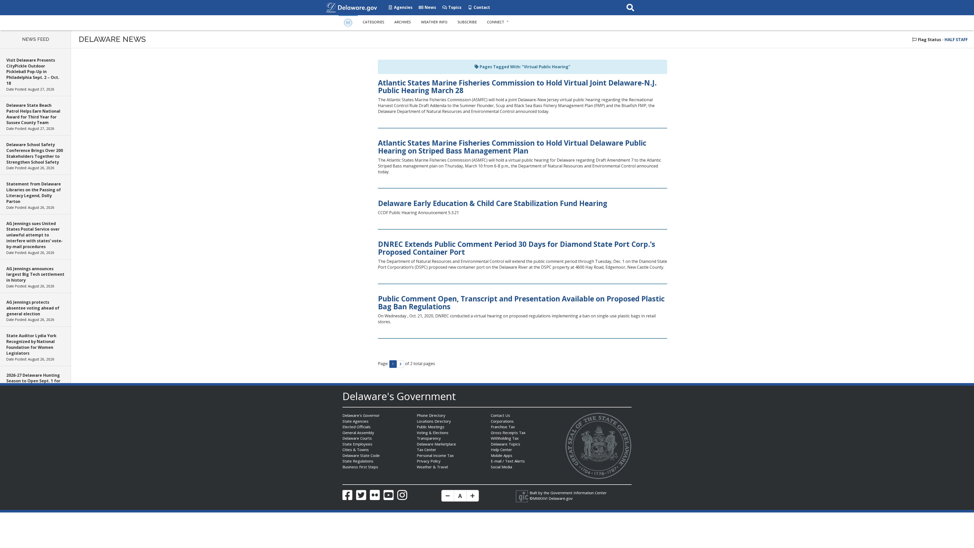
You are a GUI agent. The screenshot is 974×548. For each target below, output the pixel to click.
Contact (481, 7)
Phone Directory (431, 415)
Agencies (402, 7)
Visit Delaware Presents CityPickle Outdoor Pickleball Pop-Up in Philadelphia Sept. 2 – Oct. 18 (32, 71)
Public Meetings (430, 426)
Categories (373, 22)
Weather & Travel (432, 466)
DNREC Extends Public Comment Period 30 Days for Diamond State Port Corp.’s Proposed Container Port (516, 248)
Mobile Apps (501, 455)
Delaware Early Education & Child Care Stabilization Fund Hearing (492, 203)
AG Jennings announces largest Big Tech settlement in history (35, 274)
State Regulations (357, 461)
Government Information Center (578, 492)
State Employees (357, 444)
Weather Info (434, 22)
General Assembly (358, 432)
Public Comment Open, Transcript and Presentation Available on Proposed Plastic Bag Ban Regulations (521, 302)
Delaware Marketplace (436, 444)
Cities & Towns (355, 449)
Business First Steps (360, 466)
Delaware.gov (561, 498)
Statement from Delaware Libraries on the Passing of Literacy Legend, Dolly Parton (33, 192)
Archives (402, 22)
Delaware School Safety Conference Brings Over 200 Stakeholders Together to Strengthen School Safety (34, 153)
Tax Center (426, 449)
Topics (454, 7)
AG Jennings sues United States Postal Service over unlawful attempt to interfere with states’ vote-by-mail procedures (34, 235)
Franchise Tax (503, 426)
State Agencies (355, 421)
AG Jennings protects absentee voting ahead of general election (32, 308)
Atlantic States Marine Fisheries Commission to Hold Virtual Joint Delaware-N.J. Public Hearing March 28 (517, 86)
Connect (495, 22)
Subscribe (467, 22)
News (430, 7)
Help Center (501, 449)
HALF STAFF (956, 39)
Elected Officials (356, 426)
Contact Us (500, 415)
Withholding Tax (505, 438)
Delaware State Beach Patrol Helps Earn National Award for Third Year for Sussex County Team (33, 114)
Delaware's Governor (361, 415)
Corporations (502, 421)
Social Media (501, 466)
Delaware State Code (361, 455)
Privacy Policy (429, 461)
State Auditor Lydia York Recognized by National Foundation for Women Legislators (31, 344)
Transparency (429, 438)
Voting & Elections (432, 432)
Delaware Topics (505, 444)
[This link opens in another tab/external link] (331, 7)
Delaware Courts (357, 438)
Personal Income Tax (435, 455)
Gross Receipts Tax (508, 432)
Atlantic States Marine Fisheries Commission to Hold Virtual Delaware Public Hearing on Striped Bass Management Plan (512, 147)
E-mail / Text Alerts (508, 461)
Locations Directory (434, 421)
